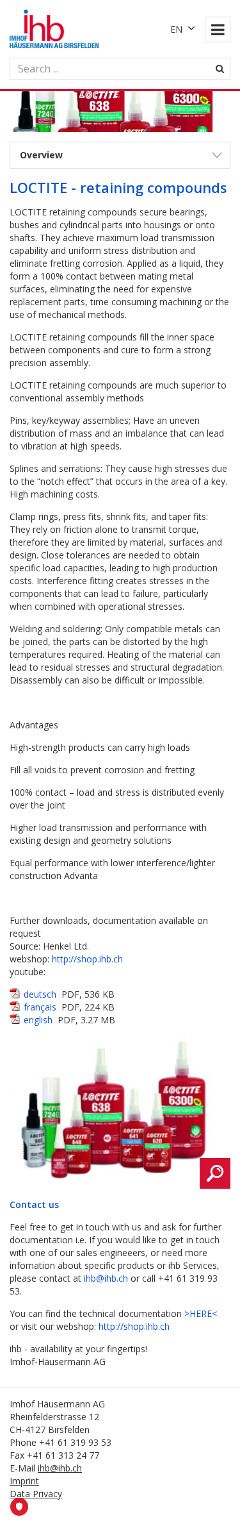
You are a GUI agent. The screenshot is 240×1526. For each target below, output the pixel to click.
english (38, 1020)
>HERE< (200, 1313)
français (40, 1007)
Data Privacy (36, 1494)
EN (176, 29)
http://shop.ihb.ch (87, 959)
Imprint (24, 1481)
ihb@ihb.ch (106, 1278)
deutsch (40, 994)
